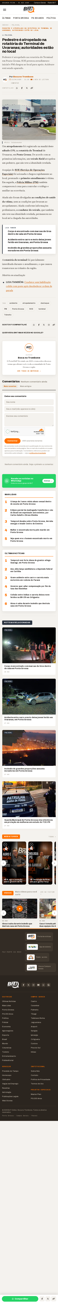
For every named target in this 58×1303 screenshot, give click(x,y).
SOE (31, 309)
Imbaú (33, 1052)
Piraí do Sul (35, 1048)
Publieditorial (7, 1060)
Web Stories (7, 1101)
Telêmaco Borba (38, 1018)
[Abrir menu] (4, 10)
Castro (34, 1001)
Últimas (6, 17)
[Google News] (48, 985)
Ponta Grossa (21, 17)
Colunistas (6, 1048)
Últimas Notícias (9, 1001)
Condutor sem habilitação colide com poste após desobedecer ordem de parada (29, 286)
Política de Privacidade (40, 1079)
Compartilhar (21, 1299)
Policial (16, 25)
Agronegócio (7, 1031)
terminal (41, 309)
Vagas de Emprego (10, 1084)
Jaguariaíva (36, 1022)
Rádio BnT (52, 3)
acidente (13, 303)
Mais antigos (25, 386)
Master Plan (36, 1094)
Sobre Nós (35, 1071)
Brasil (4, 1039)
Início (5, 25)
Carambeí (35, 1005)
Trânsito (7, 315)
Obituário (6, 1079)
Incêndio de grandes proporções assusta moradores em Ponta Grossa (30, 249)
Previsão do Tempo (10, 1071)
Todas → (52, 837)
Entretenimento (9, 1056)
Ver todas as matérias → (29, 371)
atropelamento (29, 303)
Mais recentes (10, 386)
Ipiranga (34, 1035)
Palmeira (34, 1010)
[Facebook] (22, 88)
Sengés (34, 1031)
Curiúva (34, 1043)
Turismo (5, 1052)
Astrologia (6, 1092)
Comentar (15, 83)
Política (51, 17)
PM (5, 309)
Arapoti (34, 1027)
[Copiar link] (32, 88)
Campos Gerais (40, 3)
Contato (34, 1075)
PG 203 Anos (37, 17)
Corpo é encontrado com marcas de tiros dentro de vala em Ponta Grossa (29, 232)
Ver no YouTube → (47, 893)
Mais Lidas (6, 1005)
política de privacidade (37, 453)
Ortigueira (35, 1039)
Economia (6, 1027)
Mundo (5, 1043)
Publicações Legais (10, 1096)
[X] (27, 88)
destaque (45, 303)
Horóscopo (6, 1075)
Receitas (6, 1088)
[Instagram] (49, 325)
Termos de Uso (37, 1084)
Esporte (5, 1035)
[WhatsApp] (17, 88)
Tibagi (33, 1014)
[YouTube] (38, 985)
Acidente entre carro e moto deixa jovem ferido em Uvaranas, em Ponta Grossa (29, 240)
